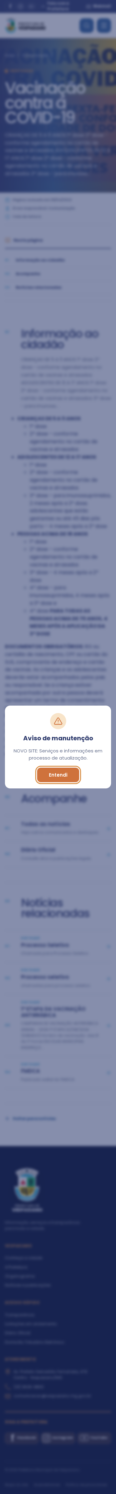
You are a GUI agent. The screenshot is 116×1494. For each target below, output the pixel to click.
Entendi (58, 775)
